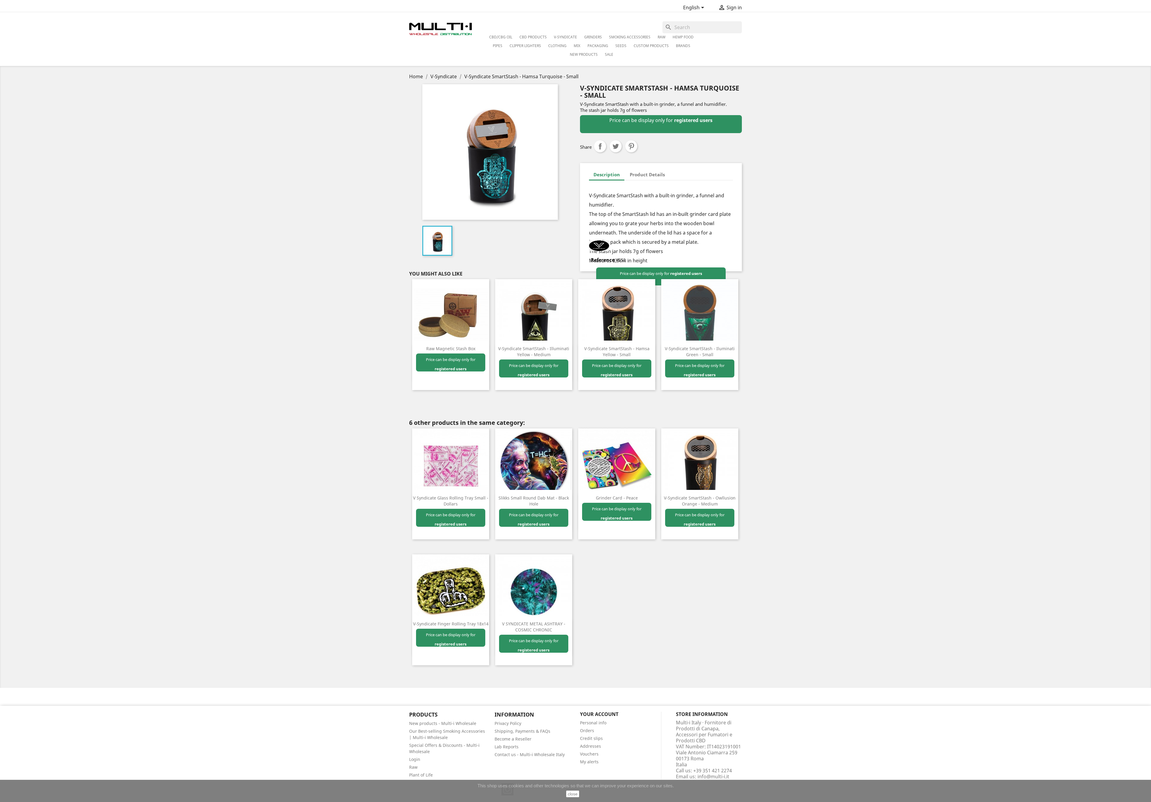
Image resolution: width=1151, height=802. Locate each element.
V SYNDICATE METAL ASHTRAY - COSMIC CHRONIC (533, 627)
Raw (413, 767)
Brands (683, 45)
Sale (609, 54)
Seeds (620, 45)
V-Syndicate (565, 37)
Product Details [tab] (647, 174)
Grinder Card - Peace (617, 498)
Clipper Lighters (525, 45)
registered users (693, 120)
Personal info (593, 723)
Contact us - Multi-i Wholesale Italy (530, 754)
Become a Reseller (513, 739)
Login (414, 759)
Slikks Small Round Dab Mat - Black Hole (533, 501)
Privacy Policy (508, 723)
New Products (584, 54)
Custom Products (651, 45)
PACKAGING (597, 45)
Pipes (497, 45)
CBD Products (533, 37)
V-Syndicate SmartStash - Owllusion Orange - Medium (700, 501)
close (573, 794)
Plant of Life (421, 775)
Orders (587, 730)
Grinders (593, 37)
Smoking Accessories (629, 37)
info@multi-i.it (713, 776)
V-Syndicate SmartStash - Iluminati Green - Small (700, 351)
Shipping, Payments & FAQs (522, 731)
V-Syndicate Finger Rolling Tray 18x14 (451, 624)
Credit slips (591, 738)
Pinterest (631, 146)
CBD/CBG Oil (500, 37)
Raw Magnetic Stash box (450, 348)
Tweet (616, 146)
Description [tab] (606, 174)
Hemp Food (683, 37)
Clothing (557, 45)
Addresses (590, 746)
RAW (661, 37)
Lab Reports (507, 747)
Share (600, 146)
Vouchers (589, 754)
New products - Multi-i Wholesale (442, 723)
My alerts (589, 762)
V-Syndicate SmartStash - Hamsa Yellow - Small (617, 351)
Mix (577, 45)
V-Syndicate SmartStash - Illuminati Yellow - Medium (533, 351)
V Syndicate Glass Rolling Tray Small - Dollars (450, 501)
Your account (599, 714)
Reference (602, 260)
